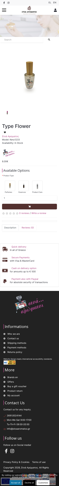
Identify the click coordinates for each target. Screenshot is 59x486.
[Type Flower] (29, 76)
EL (50, 2)
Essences (22, 192)
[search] (49, 39)
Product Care (37, 192)
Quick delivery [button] (19, 246)
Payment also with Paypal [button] (25, 279)
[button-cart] (29, 207)
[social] (4, 2)
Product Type (8, 176)
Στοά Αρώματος (10, 136)
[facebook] (6, 451)
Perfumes (8, 192)
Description (10, 227)
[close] (55, 10)
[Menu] (4, 10)
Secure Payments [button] (21, 257)
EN (54, 2)
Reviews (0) (28, 227)
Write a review (38, 213)
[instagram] (12, 451)
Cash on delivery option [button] (24, 268)
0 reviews (24, 213)
